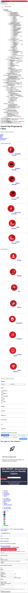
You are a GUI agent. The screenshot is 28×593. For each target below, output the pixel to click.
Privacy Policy (4, 530)
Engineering (16, 43)
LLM (22, 44)
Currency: (6, 525)
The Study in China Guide (16, 86)
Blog (9, 102)
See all (15, 37)
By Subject (10, 57)
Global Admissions (7, 504)
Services (6, 103)
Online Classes (11, 83)
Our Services (6, 493)
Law (21, 36)
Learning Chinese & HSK (16, 70)
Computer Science (18, 31)
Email (2, 579)
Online (15, 16)
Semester (16, 19)
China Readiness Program (13, 107)
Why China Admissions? (12, 119)
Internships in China (15, 72)
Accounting (16, 33)
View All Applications (6, 546)
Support (9, 113)
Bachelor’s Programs (15, 23)
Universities (6, 75)
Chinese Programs (15, 13)
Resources (6, 82)
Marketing (16, 30)
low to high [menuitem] (23, 440)
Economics (16, 34)
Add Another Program (6, 547)
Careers (5, 495)
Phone (2, 575)
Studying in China (12, 68)
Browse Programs (5, 541)
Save (2, 562)
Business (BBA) (17, 29)
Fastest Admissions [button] (22, 435)
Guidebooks (10, 85)
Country (2, 572)
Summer (21, 16)
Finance (15, 36)
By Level (9, 10)
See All (12, 66)
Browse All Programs (12, 73)
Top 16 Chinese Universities (14, 79)
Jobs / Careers (14, 100)
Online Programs (14, 12)
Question (3, 584)
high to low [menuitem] (23, 438)
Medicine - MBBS (17, 24)
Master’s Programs (15, 38)
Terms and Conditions (18, 529)
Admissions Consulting (13, 104)
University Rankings (12, 76)
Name (2, 569)
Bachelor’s (5, 390)
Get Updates (3, 479)
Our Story (10, 116)
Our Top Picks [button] (5, 435)
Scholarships (13, 99)
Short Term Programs (15, 15)
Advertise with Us (7, 508)
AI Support (19, 83)
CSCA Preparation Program (14, 106)
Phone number (17, 577)
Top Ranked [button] (15, 437)
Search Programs (7, 499)
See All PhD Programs (18, 55)
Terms (19, 589)
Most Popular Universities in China (15, 78)
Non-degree (5, 396)
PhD (3, 398)
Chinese (15, 20)
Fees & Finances (14, 97)
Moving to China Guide (16, 90)
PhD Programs (14, 47)
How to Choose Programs (16, 69)
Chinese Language (18, 27)
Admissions (20, 96)
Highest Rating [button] (6, 437)
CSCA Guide (13, 88)
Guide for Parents (15, 89)
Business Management (15, 49)
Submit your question (5, 591)
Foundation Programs (15, 22)
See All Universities (12, 80)
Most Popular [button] (13, 435)
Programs (6, 9)
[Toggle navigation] (10, 1)
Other (15, 45)
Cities (12, 95)
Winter (15, 17)
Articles (9, 92)
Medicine (16, 44)
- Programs (7, 6)
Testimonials (18, 116)
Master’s (4, 393)
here (18, 118)
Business (21, 40)
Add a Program (16, 547)
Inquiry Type (3, 582)
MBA (15, 40)
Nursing (15, 26)
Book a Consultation (12, 110)
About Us (5, 117)
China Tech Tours (12, 109)
